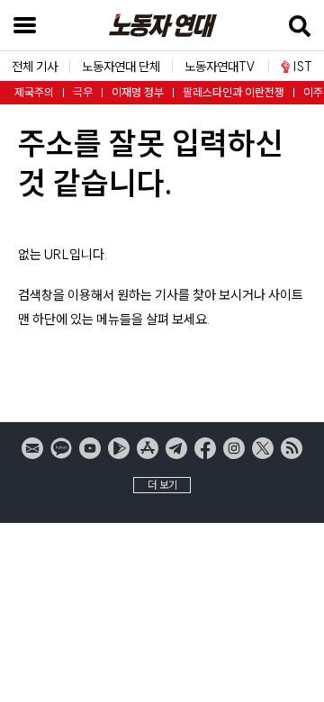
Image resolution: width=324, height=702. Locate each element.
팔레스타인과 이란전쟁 (233, 92)
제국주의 (34, 92)
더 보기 (162, 484)
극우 (83, 92)
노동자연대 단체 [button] (121, 66)
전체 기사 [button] (35, 66)
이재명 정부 (138, 92)
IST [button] (302, 66)
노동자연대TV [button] (220, 66)
